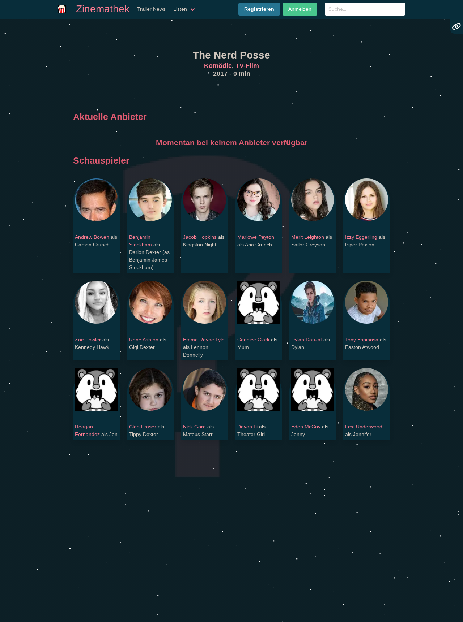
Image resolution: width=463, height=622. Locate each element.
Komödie (218, 65)
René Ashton (143, 339)
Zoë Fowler (88, 339)
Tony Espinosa (361, 339)
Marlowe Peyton (255, 237)
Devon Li (247, 426)
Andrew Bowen (92, 237)
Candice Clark (253, 339)
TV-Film (247, 65)
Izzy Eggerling (361, 237)
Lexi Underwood (363, 426)
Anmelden (299, 9)
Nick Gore (194, 426)
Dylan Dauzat (306, 339)
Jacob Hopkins (200, 237)
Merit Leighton (307, 237)
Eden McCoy (305, 426)
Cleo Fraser (142, 426)
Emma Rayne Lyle (204, 339)
